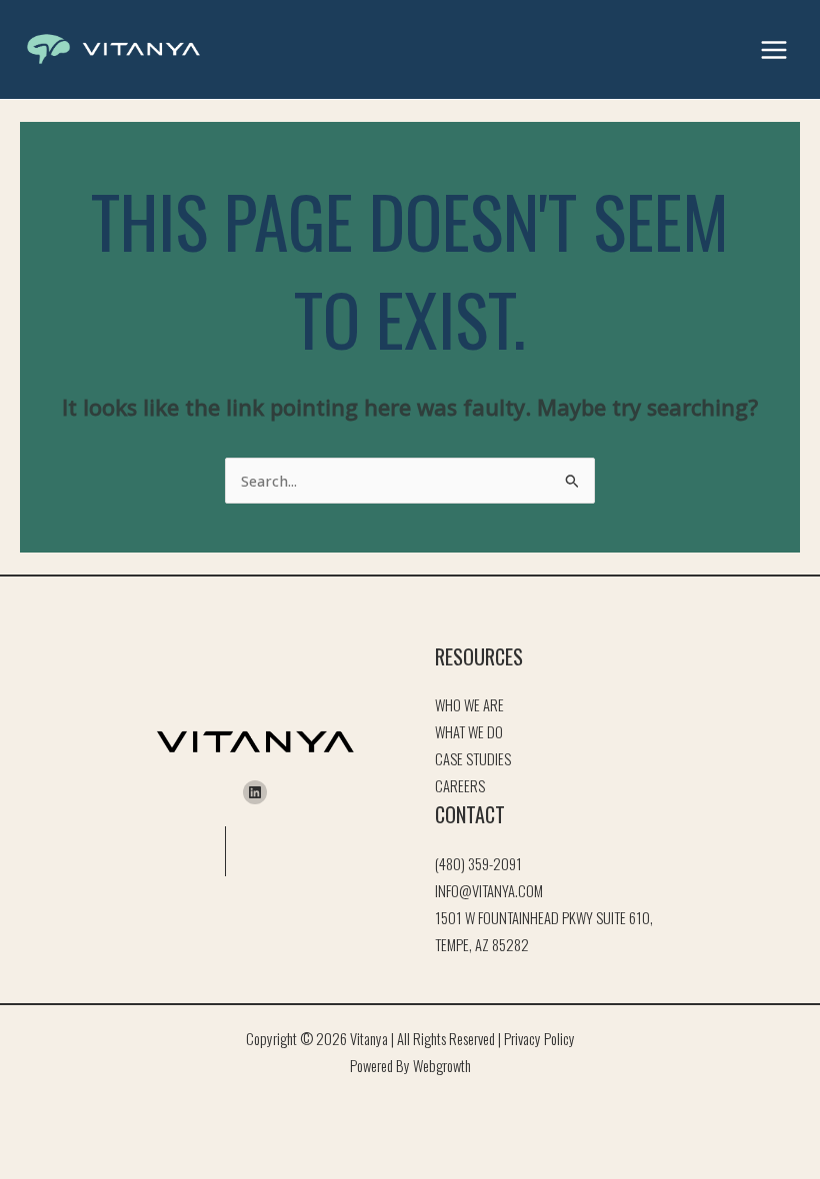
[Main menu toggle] (774, 50)
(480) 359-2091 (478, 863)
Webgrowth (442, 1065)
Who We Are (469, 704)
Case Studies (473, 758)
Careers (460, 785)
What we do (469, 731)
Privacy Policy (539, 1038)
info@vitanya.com (489, 890)
